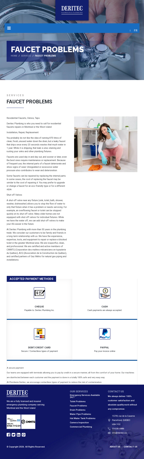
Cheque (39, 306)
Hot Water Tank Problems (82, 418)
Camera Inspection (79, 422)
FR (135, 30)
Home (14, 56)
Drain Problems (77, 410)
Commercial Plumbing (81, 427)
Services (26, 56)
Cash (105, 306)
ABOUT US (115, 447)
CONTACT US (130, 447)
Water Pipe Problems (80, 414)
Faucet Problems (78, 405)
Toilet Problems (78, 401)
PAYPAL (104, 347)
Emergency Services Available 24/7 (85, 396)
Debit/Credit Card (39, 347)
